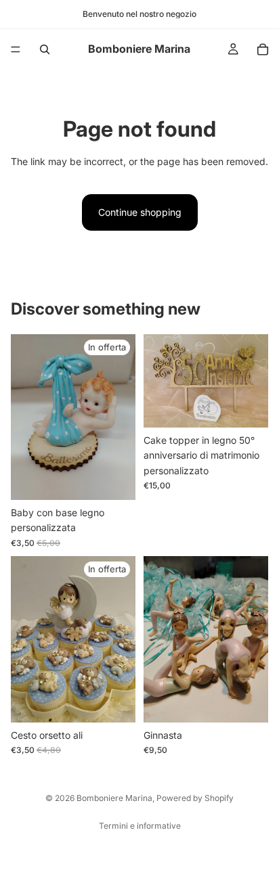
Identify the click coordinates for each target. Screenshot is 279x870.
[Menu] (15, 49)
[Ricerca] (45, 49)
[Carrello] (263, 49)
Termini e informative (140, 826)
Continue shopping (139, 212)
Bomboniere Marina (114, 798)
